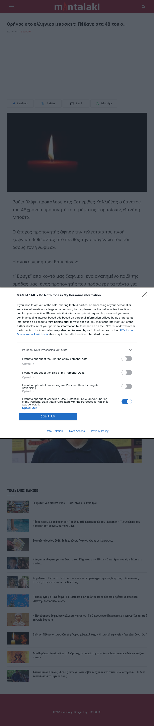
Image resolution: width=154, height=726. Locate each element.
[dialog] (77, 363)
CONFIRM (48, 416)
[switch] (127, 358)
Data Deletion (54, 430)
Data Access (77, 430)
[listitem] (77, 350)
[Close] (146, 295)
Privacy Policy (99, 430)
